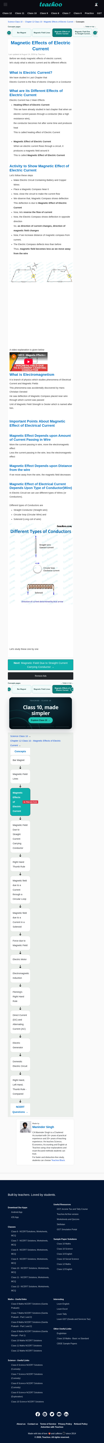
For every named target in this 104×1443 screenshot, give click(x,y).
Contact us (33, 1424)
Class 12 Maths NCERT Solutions (26, 1351)
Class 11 (19, 13)
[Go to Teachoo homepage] (50, 4)
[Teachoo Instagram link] (45, 1414)
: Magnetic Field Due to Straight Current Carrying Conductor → (41, 664)
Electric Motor (20, 959)
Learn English (63, 1304)
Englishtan (61, 1333)
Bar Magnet (18, 760)
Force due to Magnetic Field (20, 943)
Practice (89, 13)
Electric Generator (18, 1045)
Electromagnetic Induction (21, 975)
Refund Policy (81, 1424)
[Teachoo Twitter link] (52, 1414)
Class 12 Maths (64, 1264)
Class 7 (66, 13)
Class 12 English (64, 1269)
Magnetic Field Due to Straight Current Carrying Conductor (20, 836)
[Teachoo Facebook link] (38, 1414)
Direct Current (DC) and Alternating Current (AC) (20, 1022)
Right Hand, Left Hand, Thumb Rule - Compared (20, 1087)
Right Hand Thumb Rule (19, 864)
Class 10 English (64, 1254)
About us (21, 1424)
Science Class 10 (15, 22)
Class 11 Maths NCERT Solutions (26, 1346)
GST (99, 13)
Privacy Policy (65, 1424)
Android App (16, 1212)
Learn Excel (62, 1309)
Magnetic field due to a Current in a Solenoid (20, 920)
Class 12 (7, 13)
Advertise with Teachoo (52, 1427)
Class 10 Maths (64, 1244)
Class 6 (78, 13)
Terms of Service (48, 1424)
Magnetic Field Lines (20, 776)
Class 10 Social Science (68, 1259)
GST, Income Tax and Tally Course (72, 1209)
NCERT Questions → (20, 1109)
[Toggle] (6, 4)
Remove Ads (40, 676)
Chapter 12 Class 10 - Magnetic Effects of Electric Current (49, 22)
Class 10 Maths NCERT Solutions (26, 1340)
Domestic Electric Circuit (20, 1063)
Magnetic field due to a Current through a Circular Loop (20, 889)
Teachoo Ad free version (68, 1214)
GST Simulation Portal (67, 1229)
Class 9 (44, 13)
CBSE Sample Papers (67, 1344)
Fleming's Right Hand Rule (18, 996)
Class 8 (55, 13)
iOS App (15, 1217)
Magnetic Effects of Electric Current (21, 801)
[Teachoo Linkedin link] (66, 1414)
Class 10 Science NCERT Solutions (27, 1402)
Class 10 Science (65, 1249)
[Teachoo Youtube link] (59, 1414)
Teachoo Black (58, 1160)
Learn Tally (62, 1314)
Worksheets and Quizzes (68, 1219)
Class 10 (32, 13)
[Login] (96, 4)
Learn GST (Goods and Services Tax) (73, 1319)
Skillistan (61, 1224)
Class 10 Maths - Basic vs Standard (73, 1338)
